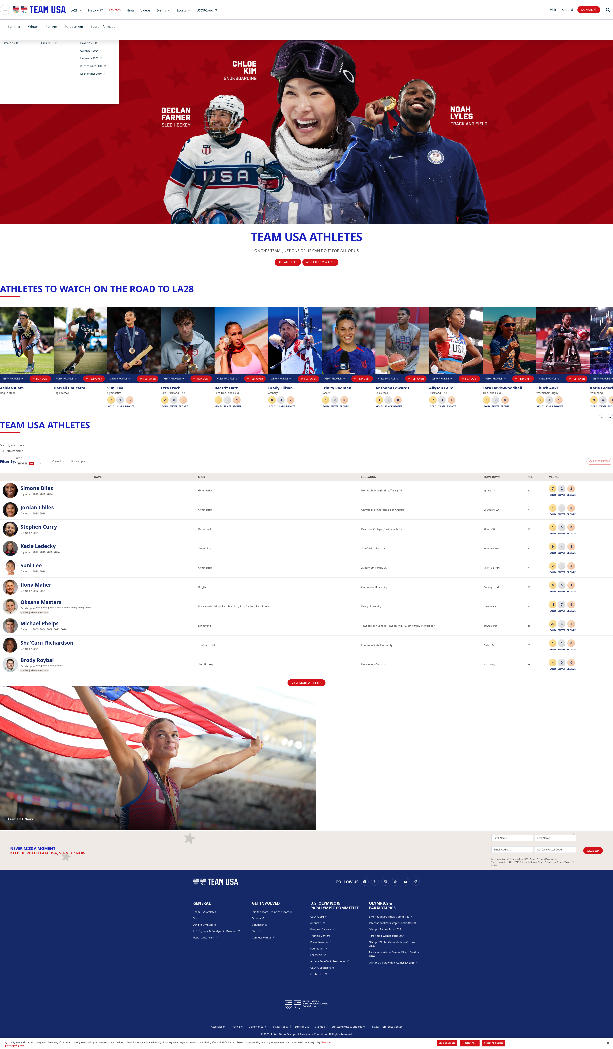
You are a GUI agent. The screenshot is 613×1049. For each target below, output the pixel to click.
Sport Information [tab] (104, 26)
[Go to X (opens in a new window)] (375, 882)
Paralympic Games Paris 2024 (387, 936)
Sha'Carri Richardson (46, 643)
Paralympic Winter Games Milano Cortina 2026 (394, 954)
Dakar (89, 43)
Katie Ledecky (38, 546)
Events (161, 10)
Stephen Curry (38, 527)
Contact (318, 974)
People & (322, 929)
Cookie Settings (447, 1042)
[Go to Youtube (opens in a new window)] (405, 882)
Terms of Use (552, 859)
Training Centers (320, 936)
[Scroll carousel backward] (602, 417)
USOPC (322, 967)
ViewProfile (12, 379)
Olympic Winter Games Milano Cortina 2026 (392, 944)
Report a (205, 937)
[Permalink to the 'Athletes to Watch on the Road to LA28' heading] (196, 289)
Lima (11, 43)
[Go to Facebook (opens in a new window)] (365, 882)
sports (19, 457)
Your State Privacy (347, 1026)
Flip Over (42, 378)
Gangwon (92, 50)
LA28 (74, 10)
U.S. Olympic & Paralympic (216, 931)
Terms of (565, 862)
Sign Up (593, 851)
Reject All (470, 1042)
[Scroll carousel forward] (610, 417)
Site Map (319, 1026)
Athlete (204, 924)
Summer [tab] (14, 26)
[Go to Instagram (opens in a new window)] (385, 882)
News (130, 10)
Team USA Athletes (204, 912)
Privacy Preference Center (386, 1026)
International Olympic (391, 916)
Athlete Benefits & (329, 961)
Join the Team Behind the (272, 912)
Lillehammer (93, 73)
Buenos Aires (94, 66)
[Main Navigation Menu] (5, 10)
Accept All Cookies (493, 1042)
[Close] (607, 1042)
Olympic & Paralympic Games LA (393, 962)
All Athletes (287, 262)
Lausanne (92, 58)
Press (321, 942)
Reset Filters (601, 461)
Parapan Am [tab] (74, 26)
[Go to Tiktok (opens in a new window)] (395, 882)
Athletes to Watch (320, 262)
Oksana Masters (40, 602)
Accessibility (218, 1026)
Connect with (263, 937)
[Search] (608, 10)
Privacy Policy (536, 859)
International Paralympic (392, 923)
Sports (181, 10)
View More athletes (306, 683)
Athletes (115, 10)
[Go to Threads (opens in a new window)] (416, 882)
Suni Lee (31, 565)
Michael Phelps (39, 623)
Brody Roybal (37, 660)
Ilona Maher (35, 585)
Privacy (545, 862)
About (317, 923)
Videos (145, 10)
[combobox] (30, 463)
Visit (553, 10)
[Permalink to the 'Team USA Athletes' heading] (93, 425)
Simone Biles (36, 488)
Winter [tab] (33, 26)
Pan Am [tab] (51, 26)
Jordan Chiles (37, 507)
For (318, 955)
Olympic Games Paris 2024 (385, 929)
